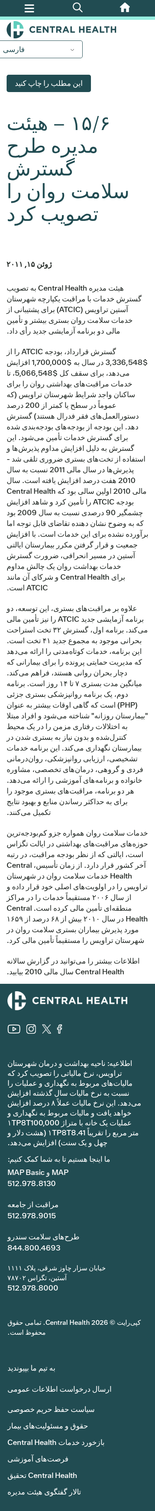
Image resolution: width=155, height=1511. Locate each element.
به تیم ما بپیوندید (31, 1368)
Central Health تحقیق (42, 1475)
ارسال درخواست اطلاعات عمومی (59, 1389)
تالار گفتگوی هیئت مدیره (44, 1492)
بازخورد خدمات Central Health (56, 1442)
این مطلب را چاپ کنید (49, 83)
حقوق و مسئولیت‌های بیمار (47, 1425)
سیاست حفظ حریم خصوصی (51, 1409)
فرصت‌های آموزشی (38, 1459)
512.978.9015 (31, 1215)
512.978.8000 (32, 1288)
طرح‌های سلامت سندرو (43, 1236)
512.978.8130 (31, 1183)
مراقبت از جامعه (33, 1204)
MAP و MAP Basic (38, 1172)
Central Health (77, 29)
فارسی (14, 49)
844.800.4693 (33, 1248)
